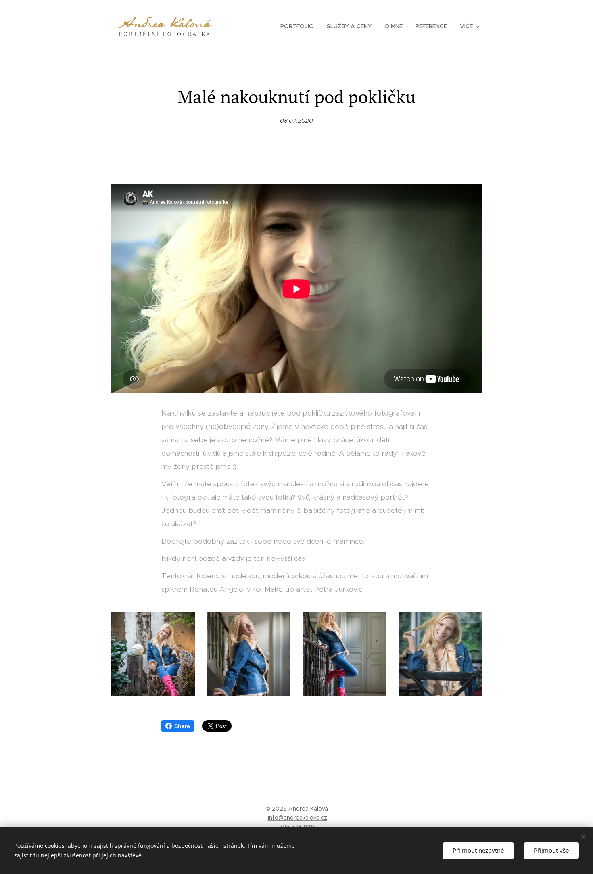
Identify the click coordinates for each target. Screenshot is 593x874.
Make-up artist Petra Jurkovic (313, 589)
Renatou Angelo (216, 589)
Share (182, 726)
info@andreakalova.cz (297, 817)
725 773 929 (296, 826)
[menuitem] (299, 26)
